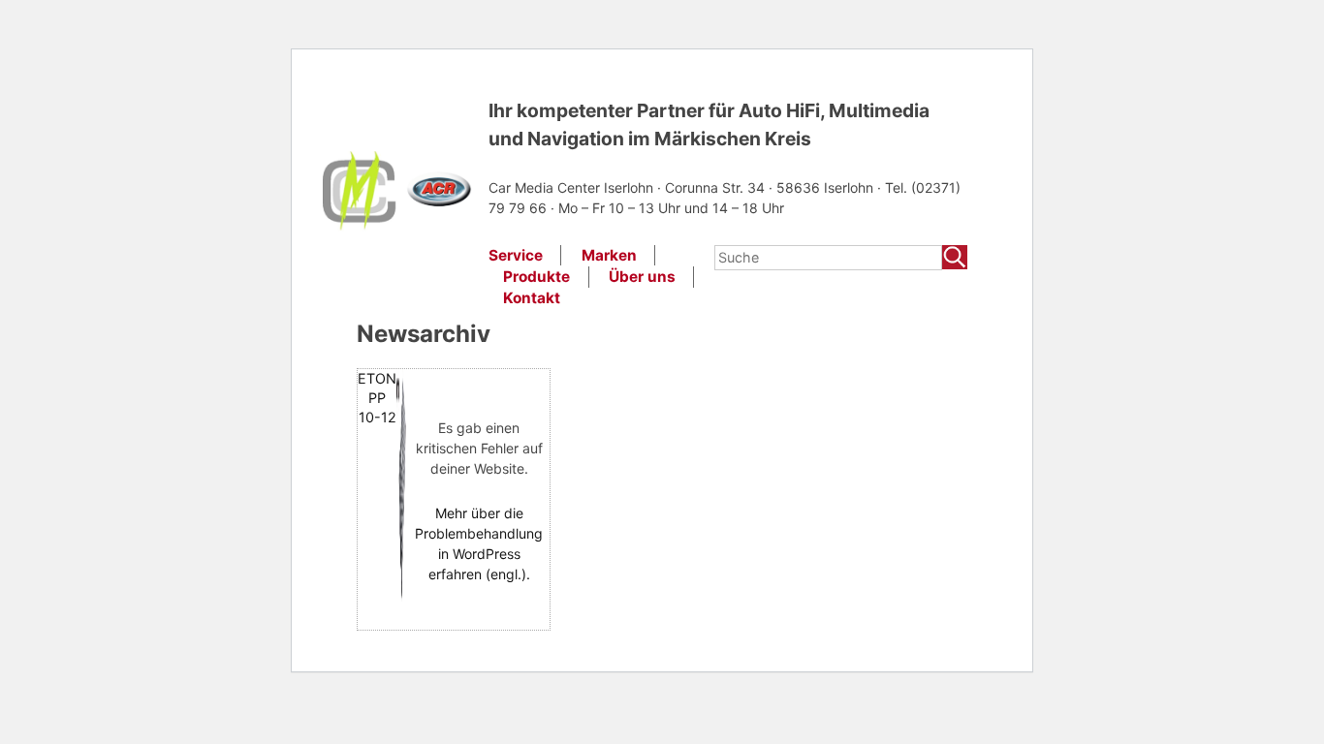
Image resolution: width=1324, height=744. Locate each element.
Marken (609, 255)
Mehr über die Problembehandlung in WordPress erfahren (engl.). (479, 543)
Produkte (536, 276)
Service (516, 255)
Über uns (642, 276)
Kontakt (531, 298)
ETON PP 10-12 (377, 397)
